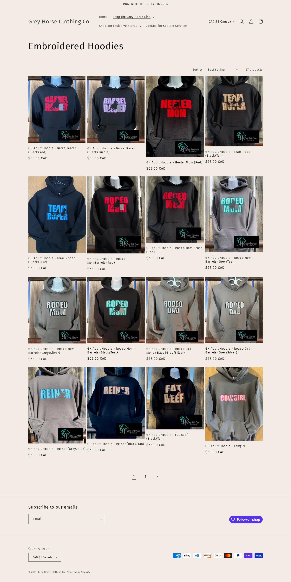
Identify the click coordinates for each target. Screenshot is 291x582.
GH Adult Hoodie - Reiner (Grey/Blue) (57, 449)
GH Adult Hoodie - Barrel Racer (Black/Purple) (111, 150)
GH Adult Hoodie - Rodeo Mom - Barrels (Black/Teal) (111, 350)
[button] (133, 17)
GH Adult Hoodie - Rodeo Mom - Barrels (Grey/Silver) (52, 351)
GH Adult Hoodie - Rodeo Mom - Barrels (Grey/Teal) (229, 259)
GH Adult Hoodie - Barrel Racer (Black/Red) (52, 150)
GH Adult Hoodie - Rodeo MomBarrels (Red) (106, 261)
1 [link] (134, 476)
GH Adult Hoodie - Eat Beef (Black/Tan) (167, 436)
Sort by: (198, 69)
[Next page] (157, 476)
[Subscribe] (100, 519)
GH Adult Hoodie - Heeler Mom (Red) (174, 162)
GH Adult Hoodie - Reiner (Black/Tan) (115, 444)
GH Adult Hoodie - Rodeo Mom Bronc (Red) (174, 250)
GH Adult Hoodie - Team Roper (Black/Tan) (228, 153)
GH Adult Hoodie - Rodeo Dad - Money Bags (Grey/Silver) (170, 351)
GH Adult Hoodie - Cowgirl (225, 446)
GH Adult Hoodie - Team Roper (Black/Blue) (51, 260)
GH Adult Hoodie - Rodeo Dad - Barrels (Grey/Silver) (229, 350)
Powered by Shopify (78, 572)
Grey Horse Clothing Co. (52, 572)
